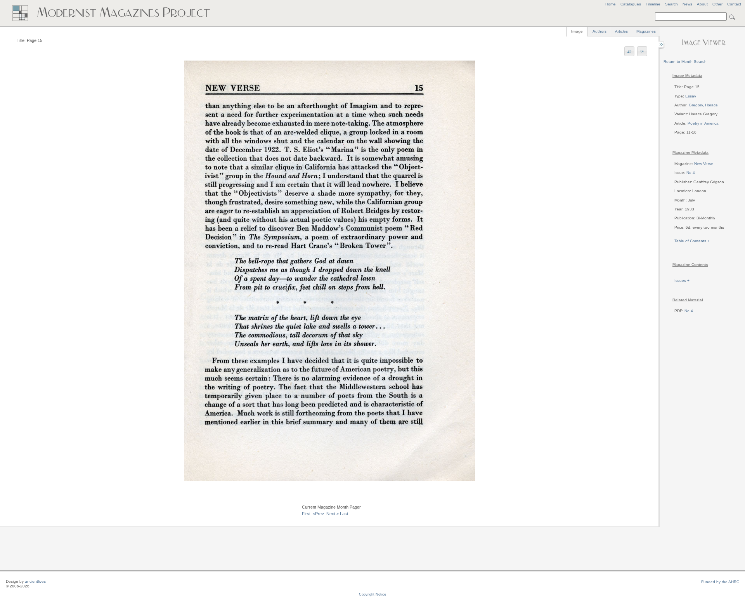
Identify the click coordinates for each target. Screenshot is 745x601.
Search (671, 4)
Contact (734, 4)
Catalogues (630, 4)
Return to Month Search (685, 61)
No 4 (690, 172)
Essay (690, 96)
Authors (599, 31)
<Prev (318, 513)
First (306, 513)
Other (717, 4)
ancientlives (35, 581)
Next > (332, 513)
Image (577, 31)
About (702, 4)
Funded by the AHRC (720, 582)
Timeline (653, 4)
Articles (621, 31)
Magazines (646, 31)
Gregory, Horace (703, 105)
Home (610, 4)
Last (344, 513)
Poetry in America (703, 123)
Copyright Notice (372, 594)
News (687, 4)
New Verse (703, 164)
